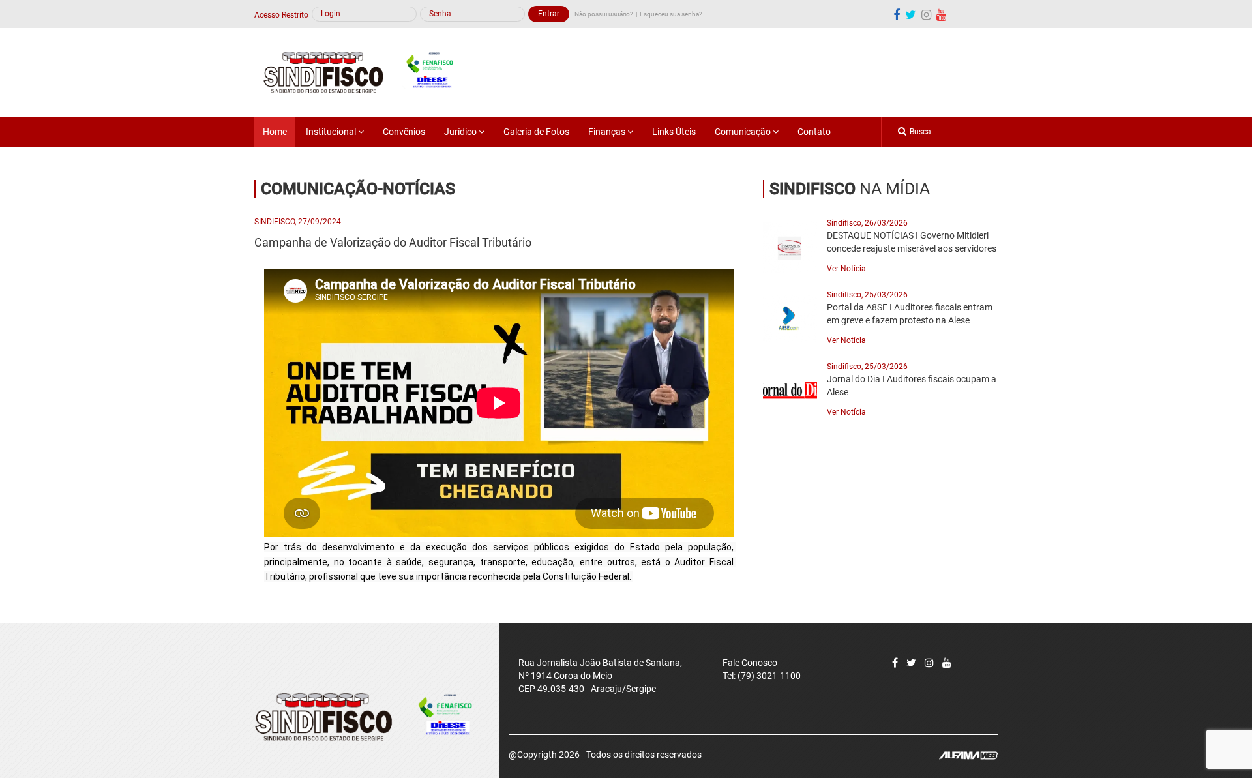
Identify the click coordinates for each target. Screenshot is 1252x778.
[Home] (365, 72)
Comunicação (744, 132)
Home (275, 132)
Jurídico (461, 132)
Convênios (404, 132)
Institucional (332, 132)
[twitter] (910, 15)
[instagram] (926, 15)
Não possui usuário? (603, 14)
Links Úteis (674, 132)
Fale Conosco (750, 662)
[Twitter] (911, 663)
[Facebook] (896, 15)
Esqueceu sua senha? (671, 14)
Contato (814, 132)
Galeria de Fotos (536, 132)
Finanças (607, 132)
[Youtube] (941, 15)
